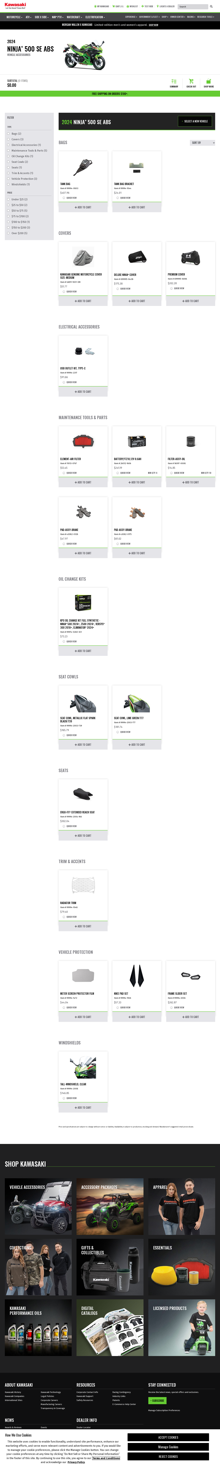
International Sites (13, 1400)
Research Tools (205, 16)
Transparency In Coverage (53, 1408)
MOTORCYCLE (14, 17)
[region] (110, 1447)
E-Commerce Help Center (124, 1404)
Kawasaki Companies (14, 1396)
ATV (28, 17)
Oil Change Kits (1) (22, 156)
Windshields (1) (20, 184)
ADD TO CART (84, 207)
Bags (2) (16, 133)
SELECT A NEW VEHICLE (196, 121)
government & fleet (148, 16)
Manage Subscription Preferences (164, 1410)
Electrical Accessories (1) (26, 145)
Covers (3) (17, 139)
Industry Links (118, 1396)
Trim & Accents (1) (22, 173)
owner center (177, 16)
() (119, 6)
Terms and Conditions (106, 1458)
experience (130, 16)
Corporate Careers (49, 1400)
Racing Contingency (121, 1392)
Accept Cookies (168, 1437)
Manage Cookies (168, 1446)
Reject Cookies (168, 1456)
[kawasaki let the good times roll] (15, 6)
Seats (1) (16, 167)
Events (44, 1427)
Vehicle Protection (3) (24, 178)
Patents (116, 1400)
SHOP (164, 16)
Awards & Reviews (13, 1427)
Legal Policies (47, 1396)
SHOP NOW (153, 24)
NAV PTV (57, 17)
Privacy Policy (76, 1462)
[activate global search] (211, 6)
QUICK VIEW (71, 197)
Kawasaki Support (85, 1396)
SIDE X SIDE (41, 17)
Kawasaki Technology (51, 1392)
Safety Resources (85, 1400)
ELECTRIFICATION (95, 17)
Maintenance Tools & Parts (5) (29, 150)
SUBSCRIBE (158, 1401)
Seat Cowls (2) (19, 161)
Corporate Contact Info (87, 1392)
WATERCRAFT (74, 17)
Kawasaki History (13, 1392)
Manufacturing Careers (51, 1404)
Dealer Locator (84, 1427)
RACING (190, 16)
